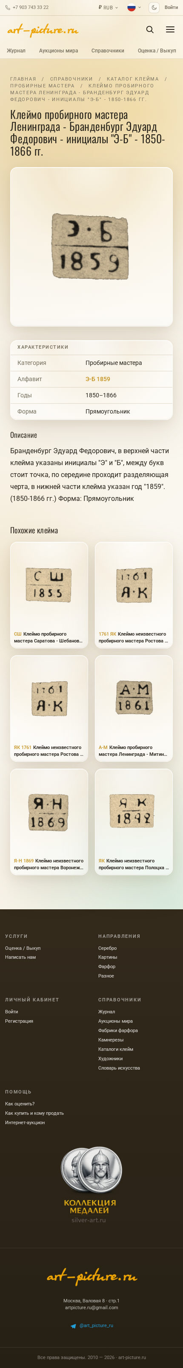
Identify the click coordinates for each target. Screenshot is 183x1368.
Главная (23, 79)
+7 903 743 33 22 (31, 7)
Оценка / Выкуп (157, 51)
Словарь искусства (119, 1068)
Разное (106, 976)
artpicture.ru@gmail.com (91, 1307)
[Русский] (134, 7)
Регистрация (19, 1021)
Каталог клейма (133, 79)
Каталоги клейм (115, 1049)
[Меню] (170, 29)
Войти (171, 7)
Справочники (108, 51)
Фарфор (106, 966)
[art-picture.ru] (42, 29)
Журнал (16, 51)
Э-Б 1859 (98, 379)
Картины (107, 957)
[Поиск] (149, 29)
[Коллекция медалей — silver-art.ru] (91, 1184)
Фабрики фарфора (118, 1030)
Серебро (107, 948)
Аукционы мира (58, 51)
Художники (110, 1058)
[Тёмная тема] (154, 7)
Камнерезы (111, 1040)
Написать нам (20, 957)
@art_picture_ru (96, 1325)
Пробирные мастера (42, 86)
